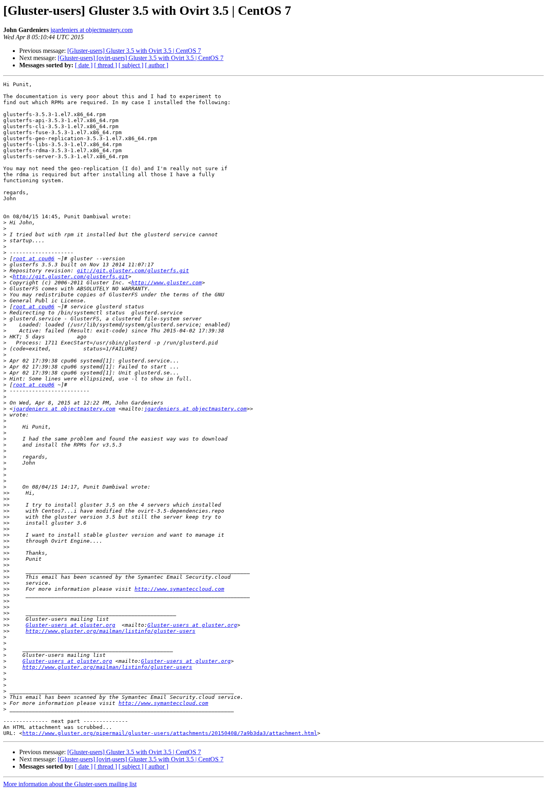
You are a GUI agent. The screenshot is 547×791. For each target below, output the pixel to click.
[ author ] (156, 65)
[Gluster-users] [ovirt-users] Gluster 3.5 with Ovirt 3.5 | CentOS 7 (140, 57)
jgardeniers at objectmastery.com (91, 29)
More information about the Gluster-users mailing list (70, 784)
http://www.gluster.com (166, 283)
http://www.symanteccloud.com (179, 589)
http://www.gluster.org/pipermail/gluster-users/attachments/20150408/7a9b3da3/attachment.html (169, 733)
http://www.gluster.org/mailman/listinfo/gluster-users (110, 631)
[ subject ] (131, 65)
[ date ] (84, 65)
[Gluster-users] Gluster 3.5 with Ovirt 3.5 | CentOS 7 (134, 50)
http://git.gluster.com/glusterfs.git (70, 277)
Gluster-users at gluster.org (70, 625)
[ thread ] (105, 65)
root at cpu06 (33, 259)
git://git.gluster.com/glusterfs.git (133, 271)
